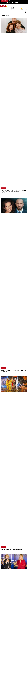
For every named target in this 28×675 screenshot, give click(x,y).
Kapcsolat (11, 0)
